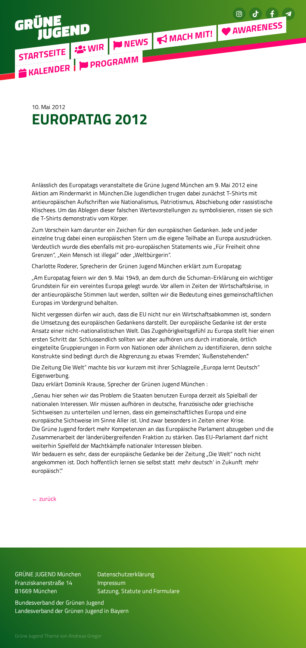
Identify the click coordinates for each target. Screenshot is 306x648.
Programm (113, 62)
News (135, 42)
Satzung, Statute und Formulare (138, 591)
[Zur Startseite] (52, 43)
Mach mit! (190, 36)
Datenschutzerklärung (125, 574)
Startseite (42, 53)
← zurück (44, 498)
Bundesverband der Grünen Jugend (59, 602)
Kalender (48, 69)
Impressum (111, 583)
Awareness (256, 28)
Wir (95, 47)
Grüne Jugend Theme (37, 635)
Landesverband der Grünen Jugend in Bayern (72, 611)
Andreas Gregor (85, 635)
